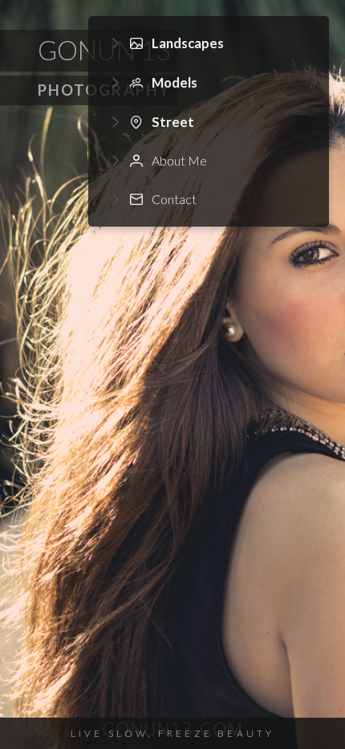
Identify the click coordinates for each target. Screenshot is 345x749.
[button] (208, 43)
